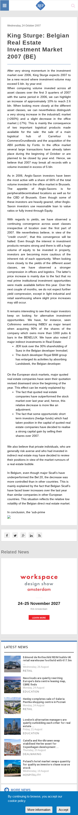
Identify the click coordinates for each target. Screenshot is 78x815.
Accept (63, 809)
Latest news (16, 647)
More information (38, 809)
